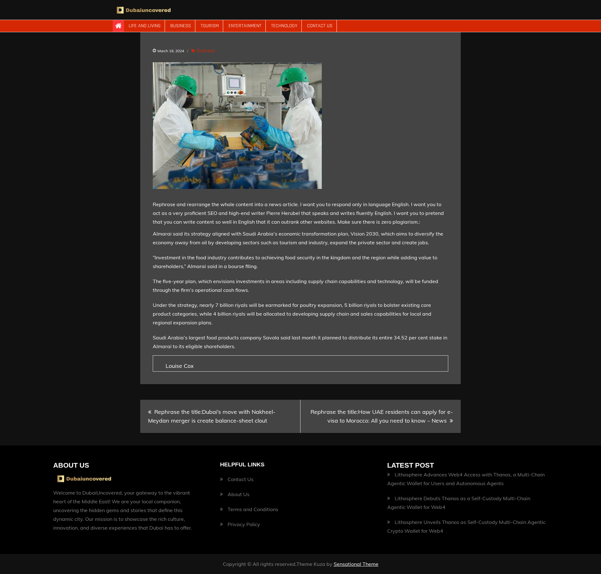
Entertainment (245, 26)
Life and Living (145, 26)
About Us (238, 494)
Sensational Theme (356, 564)
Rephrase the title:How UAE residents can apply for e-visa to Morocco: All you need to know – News (382, 416)
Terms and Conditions (253, 509)
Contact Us (319, 26)
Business (180, 26)
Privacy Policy (244, 524)
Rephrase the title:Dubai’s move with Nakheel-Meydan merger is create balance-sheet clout (211, 416)
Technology (284, 26)
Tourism (210, 26)
